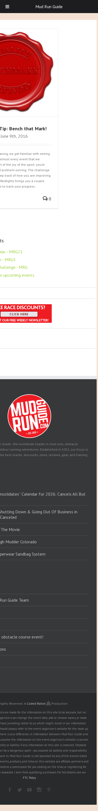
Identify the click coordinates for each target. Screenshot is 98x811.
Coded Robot (36, 703)
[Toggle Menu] (7, 6)
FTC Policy (29, 778)
